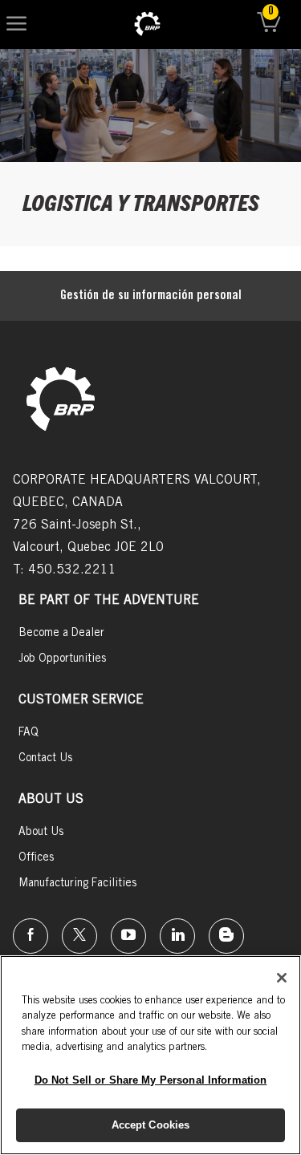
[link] (147, 24)
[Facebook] (30, 936)
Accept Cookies (151, 1125)
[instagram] (128, 936)
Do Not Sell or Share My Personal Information (151, 1080)
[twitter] (79, 936)
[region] (150, 1055)
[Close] (281, 977)
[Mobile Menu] (16, 24)
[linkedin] (177, 936)
